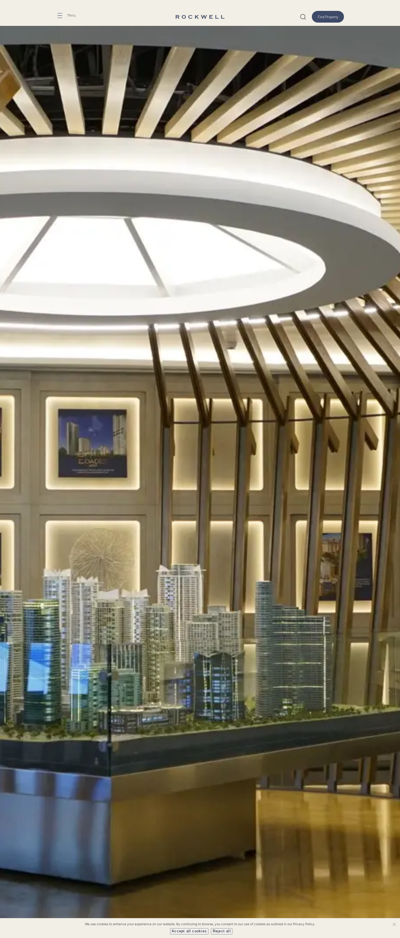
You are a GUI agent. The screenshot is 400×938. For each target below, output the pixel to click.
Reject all (222, 931)
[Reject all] (394, 924)
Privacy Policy (304, 924)
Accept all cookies (189, 931)
